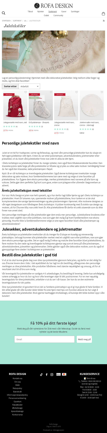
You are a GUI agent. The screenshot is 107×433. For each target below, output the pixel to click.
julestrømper (93, 243)
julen (74, 260)
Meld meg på (84, 339)
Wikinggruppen (58, 430)
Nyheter (40, 11)
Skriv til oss (91, 378)
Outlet (46, 15)
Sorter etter (10, 86)
